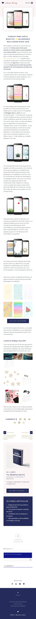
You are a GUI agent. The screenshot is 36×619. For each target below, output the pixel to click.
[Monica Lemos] (9, 2)
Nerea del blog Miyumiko (12, 58)
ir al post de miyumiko (18, 321)
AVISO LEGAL (18, 603)
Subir (18, 595)
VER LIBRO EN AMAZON (17, 490)
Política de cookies (18, 606)
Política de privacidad (18, 601)
